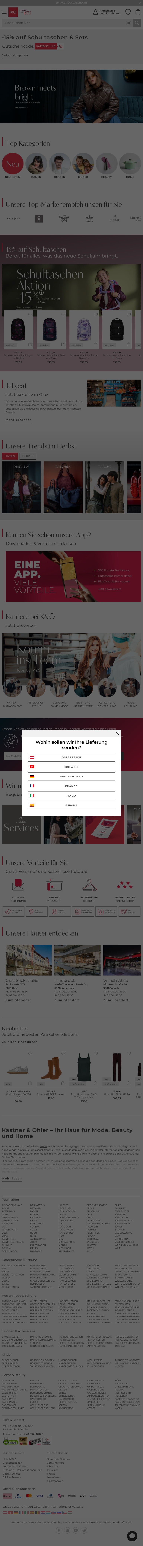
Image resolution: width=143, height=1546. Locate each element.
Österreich (71, 757)
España (71, 805)
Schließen (117, 733)
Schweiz (71, 766)
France (71, 786)
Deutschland (71, 776)
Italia (71, 795)
